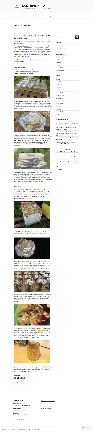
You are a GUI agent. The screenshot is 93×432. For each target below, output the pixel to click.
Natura (57, 59)
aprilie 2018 (58, 106)
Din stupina (58, 46)
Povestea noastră (35, 16)
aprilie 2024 (58, 81)
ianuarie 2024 (59, 84)
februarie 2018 (59, 111)
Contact (44, 16)
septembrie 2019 (60, 95)
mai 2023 (58, 90)
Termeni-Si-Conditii (47, 408)
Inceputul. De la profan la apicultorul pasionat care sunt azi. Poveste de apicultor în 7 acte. (67, 133)
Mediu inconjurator (60, 54)
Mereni (57, 57)
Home (15, 16)
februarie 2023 (59, 92)
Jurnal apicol (58, 51)
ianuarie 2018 (59, 114)
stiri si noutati (59, 67)
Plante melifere (59, 65)
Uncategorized (59, 70)
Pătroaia (58, 62)
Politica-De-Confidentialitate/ (48, 401)
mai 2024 (58, 79)
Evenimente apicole (60, 48)
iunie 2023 (58, 87)
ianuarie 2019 (59, 101)
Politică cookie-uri (37, 429)
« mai (60, 169)
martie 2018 (58, 109)
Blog (50, 16)
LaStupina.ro (33, 5)
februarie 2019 (59, 98)
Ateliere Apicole (23, 16)
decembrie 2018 (59, 103)
